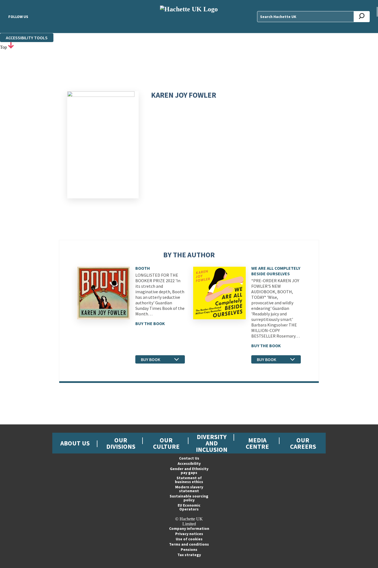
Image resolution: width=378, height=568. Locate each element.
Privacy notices (189, 533)
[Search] (362, 16)
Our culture (166, 443)
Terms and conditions (189, 544)
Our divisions (120, 443)
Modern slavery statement (189, 488)
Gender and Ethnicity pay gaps (189, 470)
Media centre (257, 443)
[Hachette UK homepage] (189, 16)
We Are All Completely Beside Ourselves (275, 270)
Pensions (189, 549)
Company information (189, 528)
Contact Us (189, 458)
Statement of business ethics (189, 479)
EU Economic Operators (189, 507)
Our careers (303, 443)
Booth (142, 268)
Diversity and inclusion (211, 443)
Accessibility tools (27, 37)
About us (75, 443)
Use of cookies (189, 538)
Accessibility (189, 463)
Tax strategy (189, 554)
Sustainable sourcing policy (189, 498)
